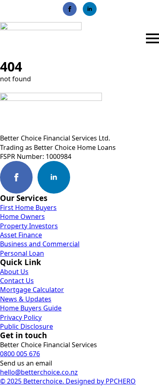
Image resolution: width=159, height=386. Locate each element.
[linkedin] (90, 9)
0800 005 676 (20, 353)
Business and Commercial (40, 243)
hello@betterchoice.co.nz (39, 372)
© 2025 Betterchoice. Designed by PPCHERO (68, 381)
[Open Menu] (152, 38)
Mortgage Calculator (32, 289)
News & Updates (25, 299)
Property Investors (29, 225)
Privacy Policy (21, 317)
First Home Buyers (28, 207)
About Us (14, 271)
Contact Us (17, 280)
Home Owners (22, 216)
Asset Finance (21, 234)
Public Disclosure (26, 326)
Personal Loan (22, 253)
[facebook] (70, 9)
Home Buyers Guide (31, 307)
